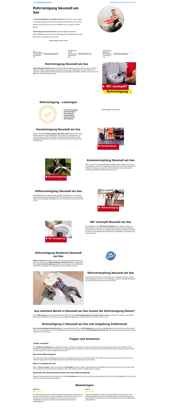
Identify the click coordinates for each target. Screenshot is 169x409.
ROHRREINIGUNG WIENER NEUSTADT (123, 2)
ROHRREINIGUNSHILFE (44, 2)
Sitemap (133, 407)
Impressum (84, 407)
